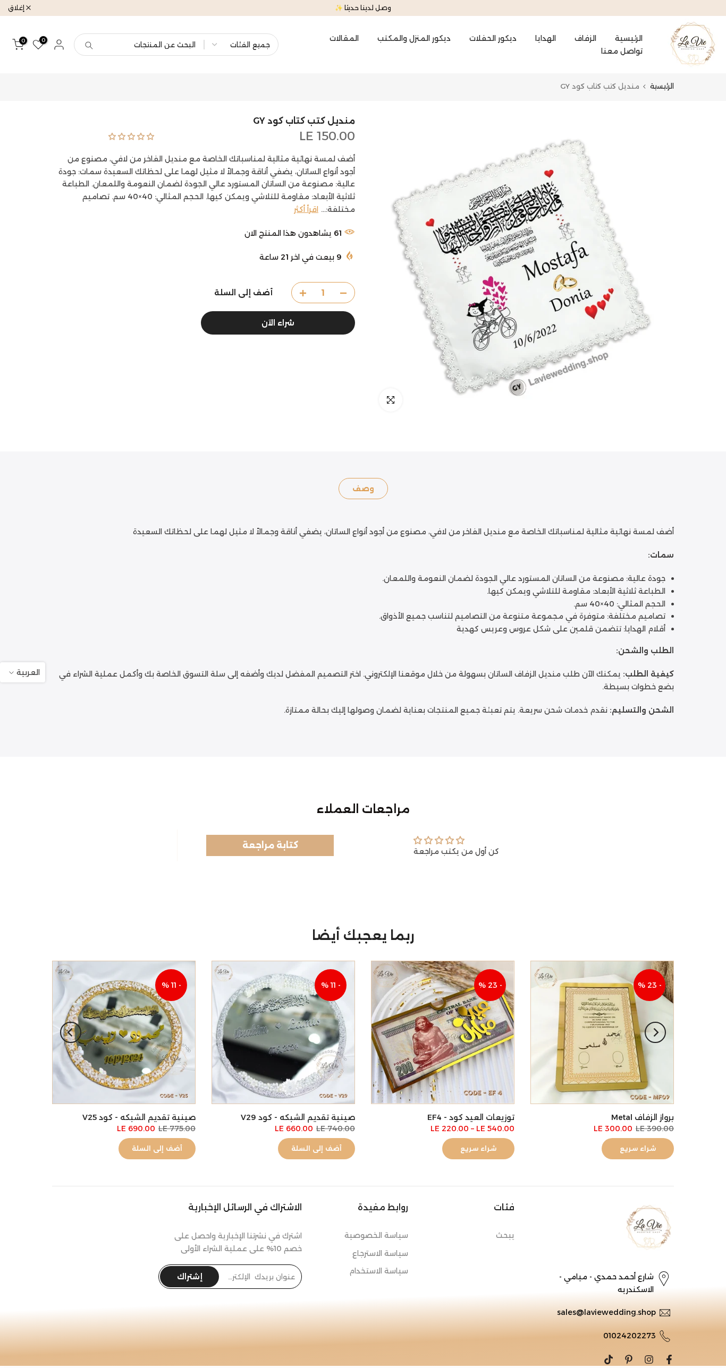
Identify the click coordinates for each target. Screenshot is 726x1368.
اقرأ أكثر (306, 210)
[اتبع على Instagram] (649, 1359)
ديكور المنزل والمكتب (414, 38)
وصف (363, 488)
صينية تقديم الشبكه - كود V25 (139, 1117)
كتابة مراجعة (270, 845)
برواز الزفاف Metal (642, 1117)
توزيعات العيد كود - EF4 (470, 1117)
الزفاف (585, 38)
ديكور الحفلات (493, 38)
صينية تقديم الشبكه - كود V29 (298, 1117)
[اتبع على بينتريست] (629, 1359)
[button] (131, 136)
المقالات (344, 38)
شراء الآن (277, 323)
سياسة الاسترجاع (380, 1253)
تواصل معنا (622, 51)
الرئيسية (629, 38)
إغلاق (704, 8)
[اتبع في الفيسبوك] (669, 1359)
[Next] (70, 1032)
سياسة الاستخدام (378, 1271)
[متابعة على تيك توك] (608, 1359)
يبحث (505, 1235)
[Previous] (655, 1032)
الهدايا (545, 38)
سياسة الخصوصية (376, 1235)
